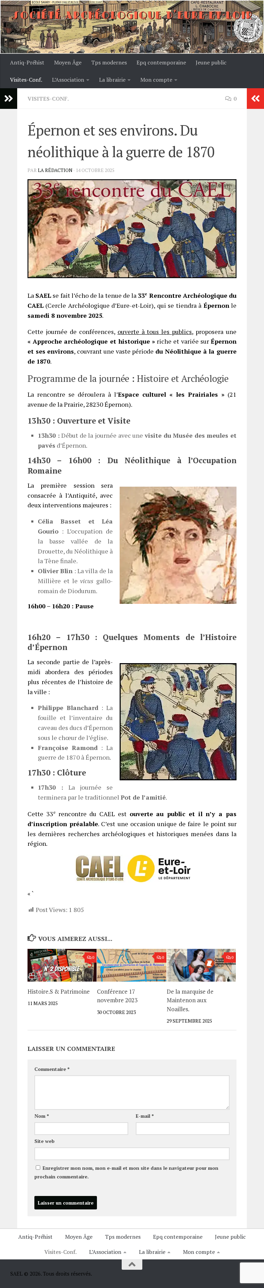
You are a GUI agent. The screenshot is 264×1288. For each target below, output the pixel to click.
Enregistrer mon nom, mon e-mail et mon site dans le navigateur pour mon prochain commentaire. (126, 1172)
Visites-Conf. (26, 79)
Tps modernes (109, 62)
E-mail (145, 1116)
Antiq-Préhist (27, 62)
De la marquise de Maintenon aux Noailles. (190, 1000)
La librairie (112, 79)
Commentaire (51, 1069)
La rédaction (55, 170)
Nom (41, 1116)
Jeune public (211, 62)
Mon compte (156, 79)
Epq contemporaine (161, 62)
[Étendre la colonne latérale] (8, 98)
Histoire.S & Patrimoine (59, 991)
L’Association (68, 79)
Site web (44, 1141)
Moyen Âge (67, 62)
